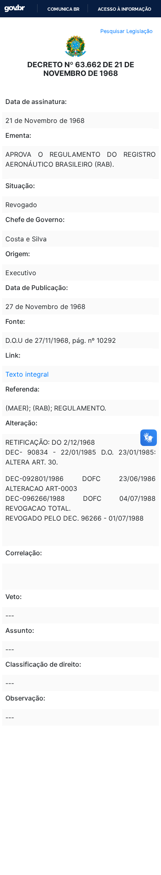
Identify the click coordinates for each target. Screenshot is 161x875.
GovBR (14, 8)
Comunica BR (63, 9)
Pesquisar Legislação (126, 31)
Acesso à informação (124, 9)
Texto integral (27, 374)
